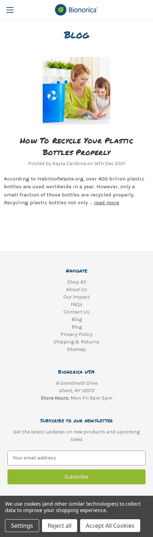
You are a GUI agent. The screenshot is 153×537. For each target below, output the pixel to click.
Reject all (60, 526)
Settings (22, 526)
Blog (77, 319)
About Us (76, 289)
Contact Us (76, 312)
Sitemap (76, 349)
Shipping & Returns (76, 342)
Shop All (76, 282)
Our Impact (76, 297)
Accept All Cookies (110, 526)
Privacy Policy (76, 334)
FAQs (77, 304)
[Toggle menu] (10, 10)
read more (106, 202)
